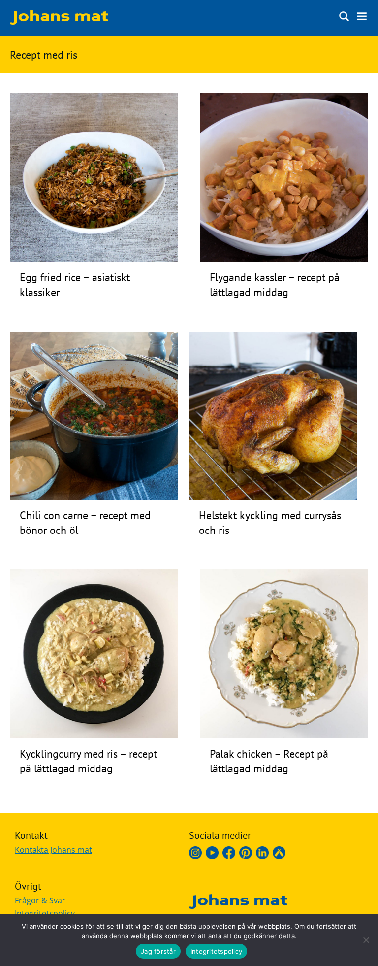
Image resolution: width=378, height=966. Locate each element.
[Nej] (366, 940)
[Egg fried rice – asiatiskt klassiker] (94, 258)
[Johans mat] (59, 21)
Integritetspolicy (216, 951)
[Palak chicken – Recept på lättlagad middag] (284, 735)
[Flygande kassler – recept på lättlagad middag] (284, 258)
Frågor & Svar (40, 900)
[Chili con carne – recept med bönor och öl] (94, 497)
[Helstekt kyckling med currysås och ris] (273, 497)
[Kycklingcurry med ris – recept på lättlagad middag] (94, 735)
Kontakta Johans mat (53, 849)
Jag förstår (158, 951)
